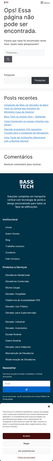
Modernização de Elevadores (20, 359)
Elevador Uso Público (16, 306)
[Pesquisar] (8, 59)
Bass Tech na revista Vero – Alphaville (25, 116)
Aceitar (26, 436)
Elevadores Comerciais (17, 281)
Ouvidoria (10, 252)
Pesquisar (9, 75)
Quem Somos (12, 233)
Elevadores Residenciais (17, 275)
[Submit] (26, 389)
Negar (26, 443)
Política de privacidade (26, 457)
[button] (49, 406)
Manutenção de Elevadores (19, 353)
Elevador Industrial (15, 321)
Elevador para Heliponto (18, 347)
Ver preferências (26, 451)
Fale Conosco (12, 258)
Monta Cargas (12, 287)
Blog (7, 240)
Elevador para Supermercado (20, 312)
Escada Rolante (13, 334)
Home (8, 227)
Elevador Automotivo (16, 328)
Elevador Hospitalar (15, 294)
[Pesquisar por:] (24, 52)
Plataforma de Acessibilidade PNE (22, 300)
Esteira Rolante (13, 340)
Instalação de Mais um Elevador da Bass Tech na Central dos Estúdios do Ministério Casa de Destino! (26, 108)
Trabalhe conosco (14, 246)
